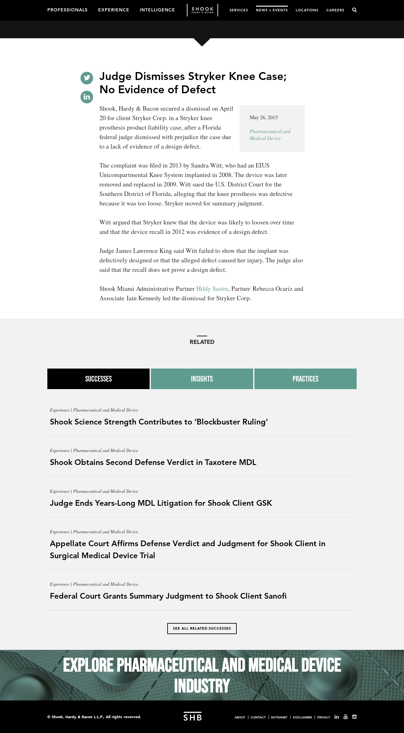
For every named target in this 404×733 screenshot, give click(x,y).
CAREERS (335, 10)
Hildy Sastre (212, 288)
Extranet (279, 717)
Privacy (323, 717)
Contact (258, 717)
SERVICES (238, 10)
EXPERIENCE (113, 9)
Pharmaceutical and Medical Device (270, 134)
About (240, 717)
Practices (305, 378)
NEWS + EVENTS (272, 10)
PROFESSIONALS (67, 9)
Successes (98, 378)
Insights (202, 378)
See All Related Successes (202, 628)
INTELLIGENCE (157, 9)
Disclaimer (302, 717)
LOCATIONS (307, 10)
